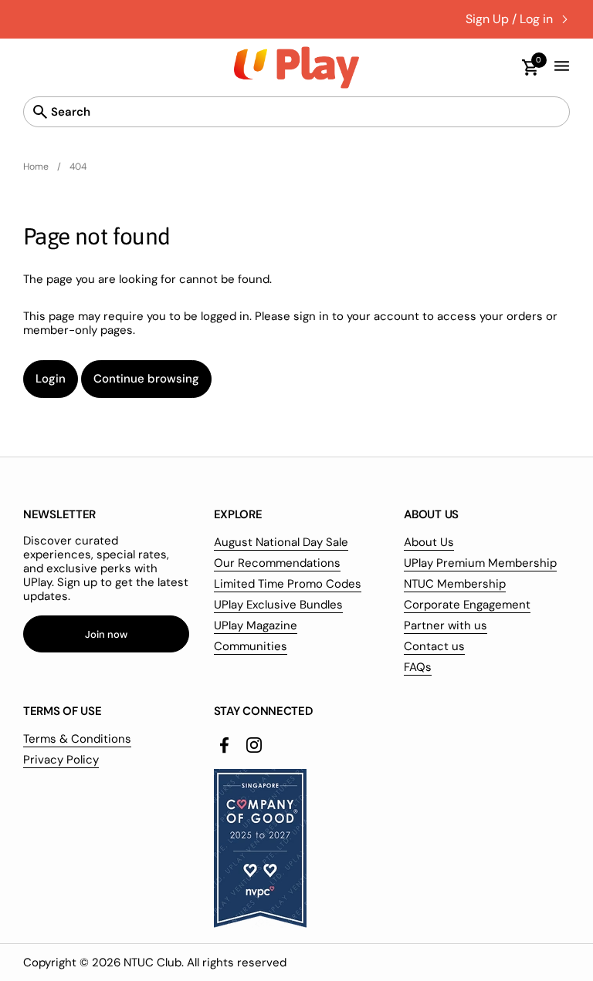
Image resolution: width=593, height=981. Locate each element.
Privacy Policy (61, 759)
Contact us (434, 646)
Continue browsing (146, 378)
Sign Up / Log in (509, 19)
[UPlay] (297, 67)
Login (51, 378)
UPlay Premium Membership (480, 563)
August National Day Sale (281, 542)
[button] (523, 67)
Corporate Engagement (467, 604)
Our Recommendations (277, 563)
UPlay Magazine (255, 625)
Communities (250, 646)
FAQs (418, 667)
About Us (429, 542)
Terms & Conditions (77, 739)
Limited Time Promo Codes (287, 584)
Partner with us (445, 625)
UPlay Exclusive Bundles (278, 604)
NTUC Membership (455, 584)
